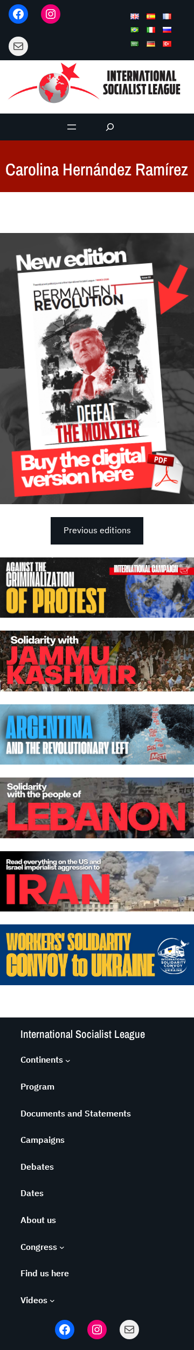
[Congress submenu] (62, 1247)
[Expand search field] (110, 127)
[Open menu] (71, 127)
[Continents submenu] (68, 1060)
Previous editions (97, 530)
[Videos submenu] (52, 1300)
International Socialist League (82, 1034)
